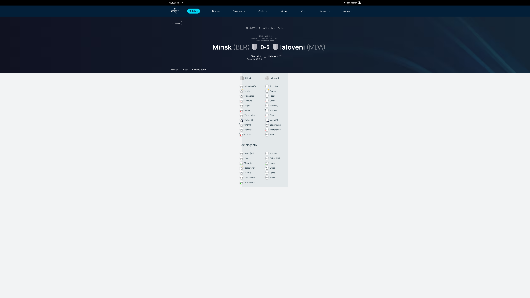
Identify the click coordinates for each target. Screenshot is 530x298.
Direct (185, 69)
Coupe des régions (175, 11)
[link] (193, 11)
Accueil (174, 69)
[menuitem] (197, 11)
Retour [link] (177, 23)
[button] (239, 11)
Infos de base (199, 69)
